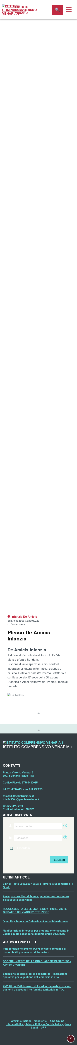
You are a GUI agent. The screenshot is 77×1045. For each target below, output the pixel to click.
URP (43, 1027)
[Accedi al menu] (69, 10)
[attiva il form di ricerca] (57, 10)
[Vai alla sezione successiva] (38, 713)
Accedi (59, 860)
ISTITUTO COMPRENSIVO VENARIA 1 (26, 10)
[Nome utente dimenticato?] (64, 826)
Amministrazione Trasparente (29, 1021)
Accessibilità (15, 1024)
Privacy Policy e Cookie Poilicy (44, 1024)
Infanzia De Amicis (24, 616)
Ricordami (23, 848)
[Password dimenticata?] (64, 838)
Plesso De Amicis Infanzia (29, 635)
